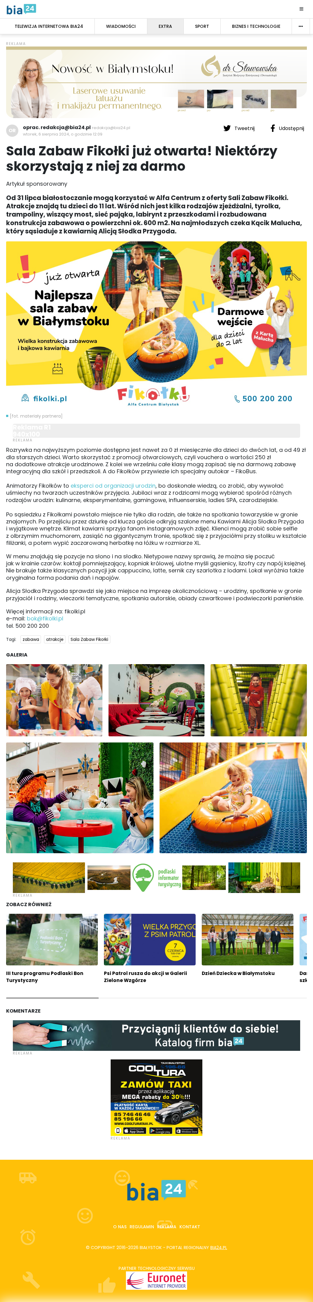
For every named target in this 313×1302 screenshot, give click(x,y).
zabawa (31, 639)
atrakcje (55, 639)
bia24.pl (218, 1247)
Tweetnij (244, 128)
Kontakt (189, 1226)
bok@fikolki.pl (45, 618)
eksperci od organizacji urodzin (113, 485)
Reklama (166, 1226)
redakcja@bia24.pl (111, 128)
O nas (120, 1226)
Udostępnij (291, 128)
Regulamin (142, 1226)
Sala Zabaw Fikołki (89, 639)
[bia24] (21, 9)
